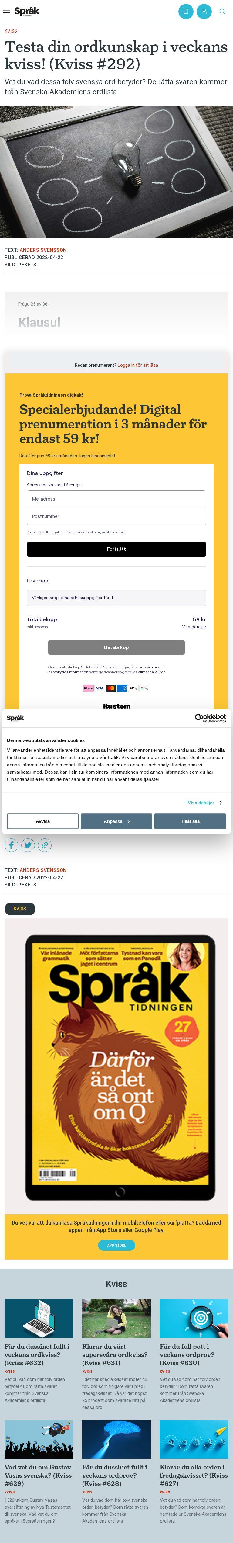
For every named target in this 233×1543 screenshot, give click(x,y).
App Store (116, 1245)
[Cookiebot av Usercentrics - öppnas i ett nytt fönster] (199, 718)
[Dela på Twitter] (28, 845)
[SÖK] (222, 11)
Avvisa (43, 821)
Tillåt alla (190, 821)
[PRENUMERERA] (186, 11)
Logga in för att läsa (138, 365)
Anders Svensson (43, 250)
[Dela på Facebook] (11, 845)
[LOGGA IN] (204, 11)
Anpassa (113, 821)
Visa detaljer (201, 802)
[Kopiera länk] (45, 845)
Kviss (11, 31)
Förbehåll (39, 342)
